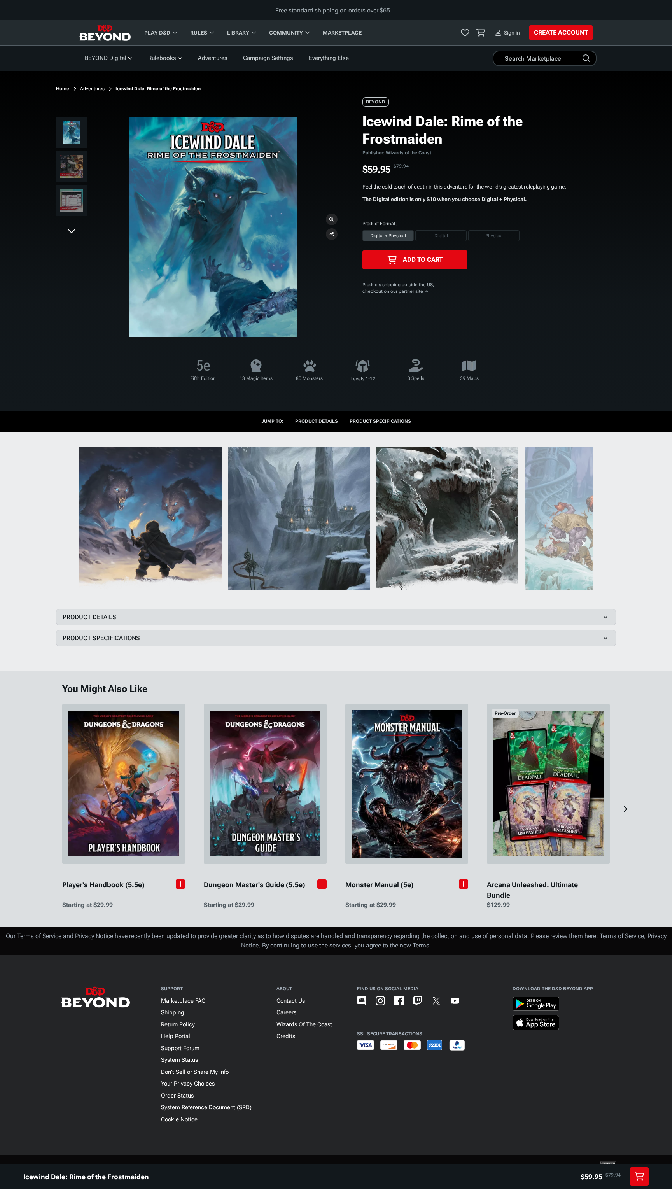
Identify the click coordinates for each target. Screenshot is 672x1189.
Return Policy (178, 1024)
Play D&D (157, 33)
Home (62, 88)
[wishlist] (465, 33)
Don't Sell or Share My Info (195, 1071)
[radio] (388, 235)
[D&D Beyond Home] (105, 33)
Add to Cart (423, 259)
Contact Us (290, 1000)
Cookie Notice (179, 1119)
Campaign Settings (268, 57)
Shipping (172, 1012)
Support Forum (180, 1048)
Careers (286, 1012)
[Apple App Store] (536, 1024)
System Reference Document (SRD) (206, 1107)
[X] (436, 1000)
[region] (71, 168)
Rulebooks (162, 57)
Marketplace (342, 33)
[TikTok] (473, 1000)
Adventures (213, 57)
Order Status (177, 1095)
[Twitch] (417, 1000)
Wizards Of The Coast (304, 1024)
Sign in (512, 33)
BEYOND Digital (105, 57)
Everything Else (329, 57)
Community (286, 33)
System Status (179, 1059)
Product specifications (380, 421)
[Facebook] (399, 1000)
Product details (316, 421)
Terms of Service (622, 936)
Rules (198, 33)
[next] (71, 230)
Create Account (561, 32)
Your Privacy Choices (188, 1083)
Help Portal (175, 1036)
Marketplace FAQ (183, 1000)
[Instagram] (380, 1000)
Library (238, 33)
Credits (285, 1036)
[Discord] (361, 1000)
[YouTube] (455, 1000)
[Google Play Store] (536, 1005)
